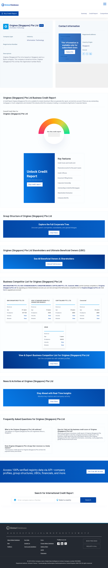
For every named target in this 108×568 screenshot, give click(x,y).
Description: (7, 53)
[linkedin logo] (90, 54)
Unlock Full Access (54, 264)
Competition (104, 13)
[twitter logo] (87, 54)
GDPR (42, 550)
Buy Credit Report (10, 13)
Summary (84, 13)
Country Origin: (87, 42)
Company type (8, 36)
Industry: (30, 36)
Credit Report (93, 13)
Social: (84, 50)
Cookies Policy (44, 546)
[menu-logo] (10, 5)
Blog (8, 543)
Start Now (54, 233)
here (4, 290)
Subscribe (69, 52)
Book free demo (91, 541)
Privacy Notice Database (47, 543)
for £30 (54, 134)
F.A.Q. (42, 540)
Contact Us (27, 543)
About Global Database (13, 540)
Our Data (26, 540)
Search (88, 500)
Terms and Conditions (30, 546)
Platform (9, 546)
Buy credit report (35, 184)
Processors (43, 553)
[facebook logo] (83, 54)
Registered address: (89, 34)
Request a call (91, 546)
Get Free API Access (95, 471)
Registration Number (10, 44)
